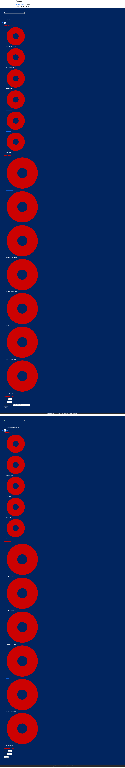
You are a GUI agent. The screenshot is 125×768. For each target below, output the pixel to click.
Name (5, 399)
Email (5, 402)
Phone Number (8, 404)
